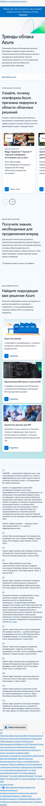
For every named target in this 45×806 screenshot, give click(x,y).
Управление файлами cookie (29, 799)
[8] (3, 643)
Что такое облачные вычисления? (13, 770)
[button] (22, 77)
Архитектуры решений (26, 747)
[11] (3, 685)
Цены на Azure (15, 738)
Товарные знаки (26, 801)
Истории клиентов (35, 735)
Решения (33, 744)
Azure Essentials (21, 735)
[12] (3, 700)
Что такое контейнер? (27, 778)
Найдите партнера (25, 758)
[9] (3, 658)
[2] (3, 533)
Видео (39, 767)
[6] (3, 592)
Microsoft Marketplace (8, 758)
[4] (3, 560)
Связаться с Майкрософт (22, 796)
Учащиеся (4, 764)
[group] (19, 163)
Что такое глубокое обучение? (21, 776)
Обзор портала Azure (17, 727)
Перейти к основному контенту (13, 1)
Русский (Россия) (6, 784)
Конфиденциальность (9, 799)
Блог (14, 761)
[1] (3, 470)
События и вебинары (17, 764)
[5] (3, 577)
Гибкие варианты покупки (10, 741)
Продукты (4, 738)
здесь (14, 622)
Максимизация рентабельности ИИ (14, 744)
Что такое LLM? (12, 778)
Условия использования (9, 801)
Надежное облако (7, 735)
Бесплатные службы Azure (31, 738)
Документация (6, 761)
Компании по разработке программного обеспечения (22, 755)
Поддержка (4, 750)
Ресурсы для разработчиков (27, 761)
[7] (3, 626)
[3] (3, 547)
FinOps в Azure (27, 741)
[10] (3, 673)
